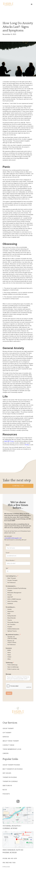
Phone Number (10, 560)
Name (7, 545)
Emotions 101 (7, 785)
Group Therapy (8, 728)
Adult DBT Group (9, 441)
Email (7, 552)
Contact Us (18, 486)
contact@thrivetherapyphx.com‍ (13, 538)
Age (7, 568)
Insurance (9, 648)
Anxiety (27, 444)
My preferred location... (13, 634)
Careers (5, 753)
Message (8, 674)
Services (6, 737)
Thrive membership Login (12, 749)
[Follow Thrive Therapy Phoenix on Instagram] (18, 801)
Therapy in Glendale (10, 781)
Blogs (5, 789)
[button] (31, 4)
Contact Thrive (8, 745)
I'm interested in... (11, 586)
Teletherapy (9, 662)
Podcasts (6, 794)
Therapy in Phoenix (10, 777)
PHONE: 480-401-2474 (10, 858)
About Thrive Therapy (11, 741)
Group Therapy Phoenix (11, 765)
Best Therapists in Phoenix (13, 769)
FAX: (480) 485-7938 (9, 862)
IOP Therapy (7, 732)
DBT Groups (7, 773)
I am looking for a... (11, 576)
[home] (8, 4)
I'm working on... (11, 607)
